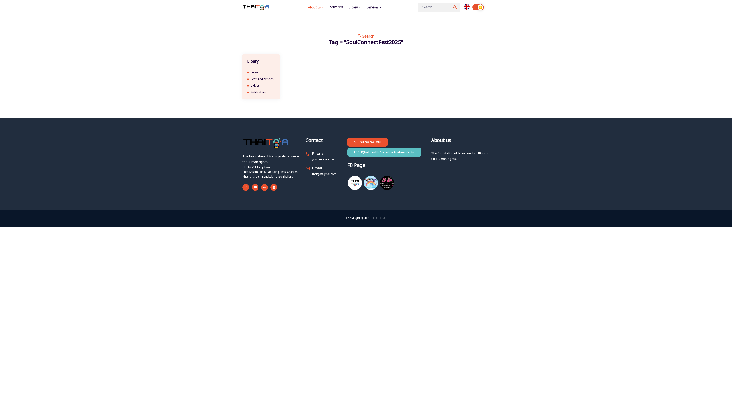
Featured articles (262, 79)
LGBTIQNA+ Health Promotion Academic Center (384, 152)
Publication (258, 92)
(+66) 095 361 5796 (324, 160)
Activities (336, 7)
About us (315, 7)
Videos (255, 86)
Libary (354, 7)
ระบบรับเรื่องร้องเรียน (367, 142)
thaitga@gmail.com (324, 174)
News (254, 73)
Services (373, 7)
